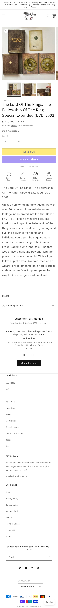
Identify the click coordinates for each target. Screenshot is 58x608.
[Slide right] (55, 90)
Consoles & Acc (12, 427)
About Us (10, 536)
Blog (8, 446)
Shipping (14, 125)
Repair (9, 440)
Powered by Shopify (35, 606)
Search (9, 517)
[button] (3, 16)
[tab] (24, 355)
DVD (7, 389)
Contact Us (11, 530)
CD (7, 395)
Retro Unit (25, 606)
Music (8, 414)
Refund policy (12, 505)
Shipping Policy (13, 511)
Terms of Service (13, 524)
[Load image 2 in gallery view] (29, 89)
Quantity (5, 136)
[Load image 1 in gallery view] (14, 89)
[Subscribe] (49, 557)
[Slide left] (3, 90)
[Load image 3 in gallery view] (44, 89)
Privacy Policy (12, 498)
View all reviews (29, 363)
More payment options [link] (29, 166)
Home (8, 492)
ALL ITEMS (10, 383)
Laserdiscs (10, 408)
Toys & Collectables (14, 433)
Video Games (11, 401)
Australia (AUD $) (27, 586)
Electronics (11, 421)
